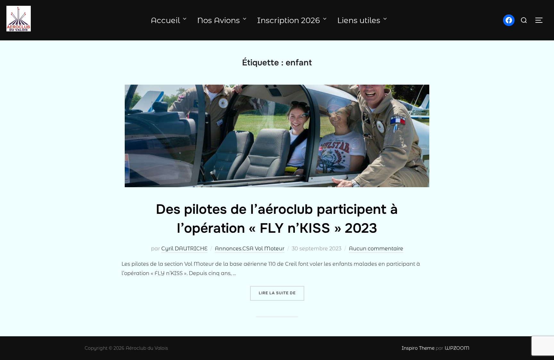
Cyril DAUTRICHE (184, 249)
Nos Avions (218, 20)
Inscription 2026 (288, 20)
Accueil (165, 20)
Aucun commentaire (376, 249)
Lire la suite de (281, 293)
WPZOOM (457, 348)
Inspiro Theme (418, 348)
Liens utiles (358, 20)
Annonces (228, 249)
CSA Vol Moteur (263, 249)
